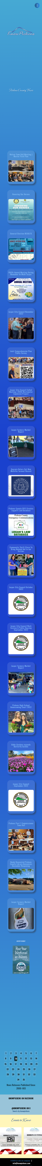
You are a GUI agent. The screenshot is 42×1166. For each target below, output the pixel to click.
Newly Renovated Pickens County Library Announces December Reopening (21, 864)
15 (5, 1064)
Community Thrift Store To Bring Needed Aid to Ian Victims (21, 549)
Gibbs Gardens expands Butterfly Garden (21, 745)
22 (8, 1069)
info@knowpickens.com (21, 1163)
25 (24, 1069)
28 (8, 1074)
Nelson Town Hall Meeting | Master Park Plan (21, 155)
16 (11, 1064)
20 (31, 1064)
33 (34, 1074)
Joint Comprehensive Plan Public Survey (21, 352)
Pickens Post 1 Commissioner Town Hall (21, 824)
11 (21, 1058)
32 (29, 1074)
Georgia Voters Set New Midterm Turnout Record (21, 470)
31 (24, 1074)
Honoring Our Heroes (21, 194)
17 (16, 1064)
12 (26, 1058)
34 (18, 1079)
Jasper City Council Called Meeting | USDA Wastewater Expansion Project (21, 392)
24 (18, 1069)
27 (35, 1069)
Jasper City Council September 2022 (21, 785)
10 (16, 1058)
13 (31, 1058)
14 (36, 1058)
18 (21, 1064)
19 (26, 1064)
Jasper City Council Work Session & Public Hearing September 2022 (21, 628)
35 (24, 1079)
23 (13, 1069)
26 (29, 1069)
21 (36, 1064)
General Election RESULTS (21, 233)
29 (13, 1074)
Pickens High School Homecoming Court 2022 (21, 706)
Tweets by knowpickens (21, 1111)
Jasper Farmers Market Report (21, 431)
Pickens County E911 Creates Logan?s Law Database (21, 509)
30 (18, 1074)
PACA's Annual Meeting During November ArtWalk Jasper (21, 273)
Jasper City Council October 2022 (21, 588)
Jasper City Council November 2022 (21, 312)
